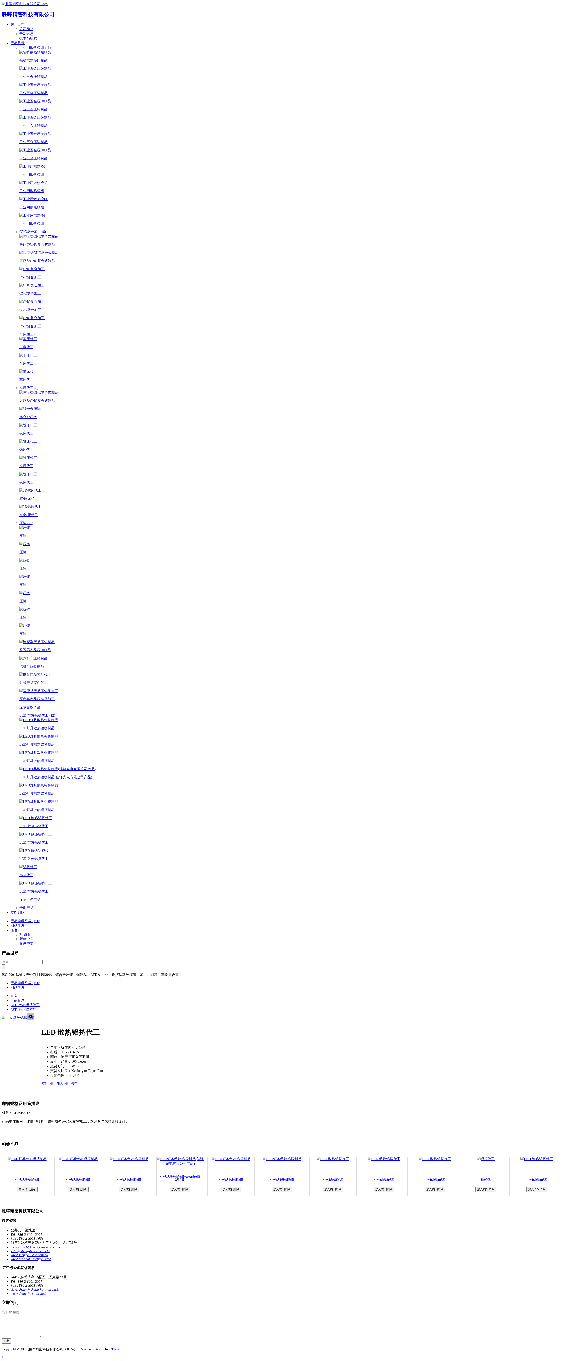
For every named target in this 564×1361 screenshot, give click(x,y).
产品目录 (18, 1000)
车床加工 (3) (28, 334)
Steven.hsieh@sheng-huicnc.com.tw (36, 1247)
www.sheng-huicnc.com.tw (29, 1255)
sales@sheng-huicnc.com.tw (30, 1251)
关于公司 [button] (18, 24)
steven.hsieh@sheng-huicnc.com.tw (35, 1289)
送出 (6, 1340)
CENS (114, 1349)
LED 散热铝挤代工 (25, 1005)
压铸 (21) (26, 523)
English (24, 934)
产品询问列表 (25, 921)
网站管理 (18, 925)
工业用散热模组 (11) (35, 47)
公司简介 (26, 29)
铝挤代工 (486, 1179)
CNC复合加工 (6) (32, 232)
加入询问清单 (67, 1083)
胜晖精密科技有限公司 (28, 14)
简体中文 (26, 943)
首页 (14, 996)
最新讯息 (26, 34)
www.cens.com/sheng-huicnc (31, 1259)
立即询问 (18, 912)
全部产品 (26, 908)
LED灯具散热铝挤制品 (27, 1179)
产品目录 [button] (18, 43)
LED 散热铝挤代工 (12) (37, 715)
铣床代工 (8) (28, 388)
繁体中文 (26, 939)
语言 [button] (14, 930)
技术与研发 (28, 38)
